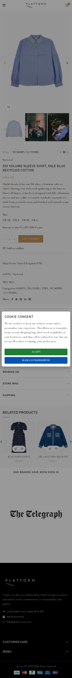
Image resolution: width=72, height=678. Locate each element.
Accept (36, 351)
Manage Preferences (36, 360)
